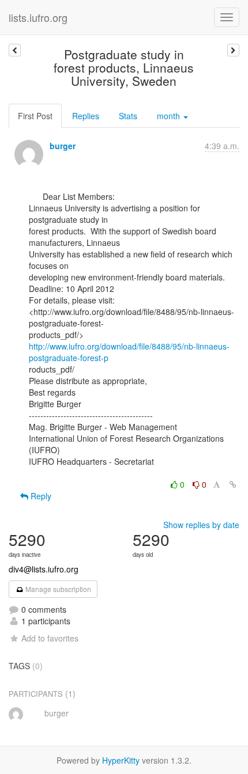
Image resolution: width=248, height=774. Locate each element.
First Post (35, 116)
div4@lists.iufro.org (43, 569)
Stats (128, 116)
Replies (85, 116)
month (169, 116)
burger (63, 145)
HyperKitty (121, 760)
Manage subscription (57, 589)
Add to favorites (49, 638)
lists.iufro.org (38, 17)
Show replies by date (201, 524)
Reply (39, 496)
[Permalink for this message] (233, 484)
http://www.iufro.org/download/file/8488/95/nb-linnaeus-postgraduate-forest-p (129, 351)
